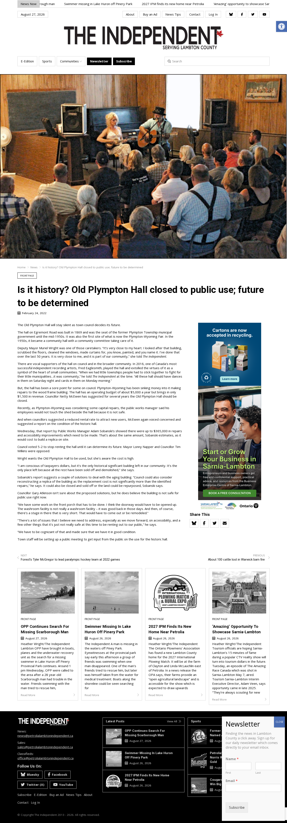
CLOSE (279, 722)
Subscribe (237, 807)
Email (232, 781)
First (228, 772)
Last (258, 772)
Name (232, 759)
